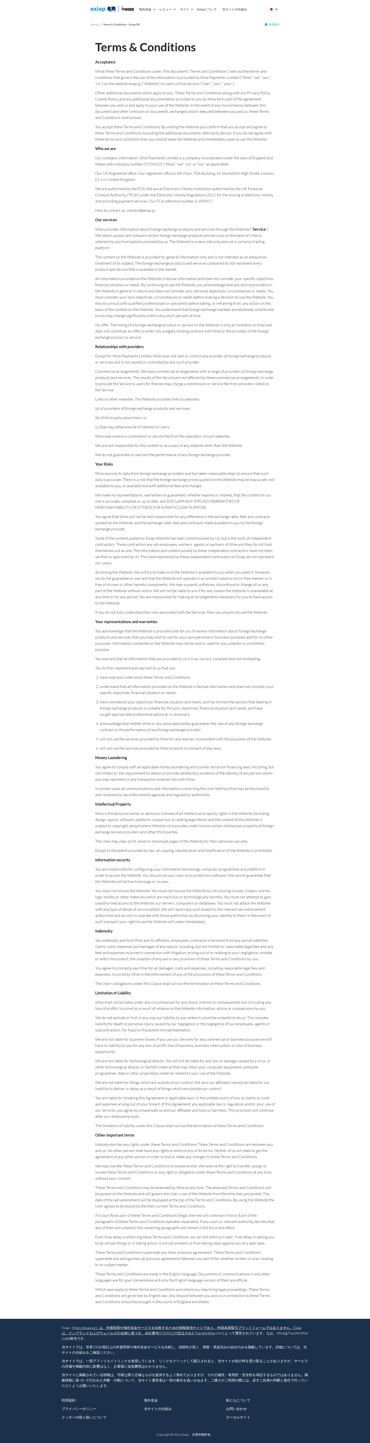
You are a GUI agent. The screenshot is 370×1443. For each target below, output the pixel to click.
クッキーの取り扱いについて (84, 1417)
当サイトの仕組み (234, 9)
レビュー (165, 9)
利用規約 (69, 1400)
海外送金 (145, 9)
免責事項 (274, 24)
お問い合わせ (236, 1409)
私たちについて (238, 1400)
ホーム (95, 24)
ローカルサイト (238, 1417)
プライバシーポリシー (79, 1409)
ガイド (184, 9)
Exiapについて (207, 9)
